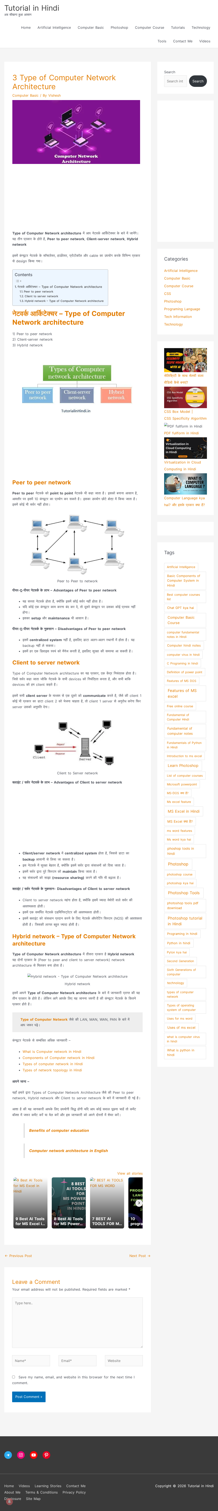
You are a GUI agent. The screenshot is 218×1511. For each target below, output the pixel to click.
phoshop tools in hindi (180, 851)
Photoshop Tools (184, 892)
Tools (162, 41)
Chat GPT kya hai (180, 608)
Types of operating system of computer (181, 1007)
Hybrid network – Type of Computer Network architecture (64, 301)
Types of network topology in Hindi (52, 1070)
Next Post (140, 1256)
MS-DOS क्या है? (177, 793)
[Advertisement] (77, 200)
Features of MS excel (182, 693)
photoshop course (179, 874)
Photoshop (119, 27)
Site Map (33, 1499)
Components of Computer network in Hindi (59, 1058)
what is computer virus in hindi (183, 1039)
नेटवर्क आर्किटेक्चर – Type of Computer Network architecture (59, 286)
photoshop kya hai (180, 883)
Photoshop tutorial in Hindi (185, 921)
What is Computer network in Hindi (52, 1051)
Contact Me (182, 41)
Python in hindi (178, 943)
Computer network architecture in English (68, 1150)
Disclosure (12, 1499)
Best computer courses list (183, 597)
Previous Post (18, 1256)
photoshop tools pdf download (182, 905)
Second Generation (180, 961)
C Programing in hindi (182, 663)
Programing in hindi (182, 934)
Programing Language (182, 309)
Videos (204, 41)
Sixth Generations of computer (181, 972)
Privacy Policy (74, 1492)
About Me (12, 1492)
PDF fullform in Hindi (181, 433)
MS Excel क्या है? (180, 821)
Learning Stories (48, 1486)
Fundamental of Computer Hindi (178, 717)
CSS (167, 293)
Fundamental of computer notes (180, 731)
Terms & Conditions (41, 1492)
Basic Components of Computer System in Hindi (183, 580)
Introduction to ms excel (184, 756)
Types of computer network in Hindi (53, 1064)
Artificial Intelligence (54, 27)
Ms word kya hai (179, 839)
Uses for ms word (179, 1018)
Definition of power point (184, 672)
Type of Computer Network (43, 1019)
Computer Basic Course (181, 620)
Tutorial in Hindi (31, 7)
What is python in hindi (180, 1052)
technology (175, 983)
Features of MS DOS (181, 681)
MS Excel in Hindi (183, 811)
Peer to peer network (38, 291)
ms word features (179, 830)
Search (169, 72)
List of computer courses (185, 775)
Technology (201, 27)
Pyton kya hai (177, 952)
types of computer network (180, 994)
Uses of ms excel (181, 1028)
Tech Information (178, 316)
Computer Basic (91, 27)
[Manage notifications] (9, 1501)
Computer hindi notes (184, 645)
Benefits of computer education (59, 1130)
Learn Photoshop (183, 765)
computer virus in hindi (183, 654)
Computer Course (149, 27)
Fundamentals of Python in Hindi (184, 745)
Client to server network (41, 296)
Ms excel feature (179, 802)
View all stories (130, 1173)
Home (26, 27)
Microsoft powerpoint (182, 784)
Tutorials (178, 27)
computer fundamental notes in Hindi (183, 634)
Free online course (180, 706)
